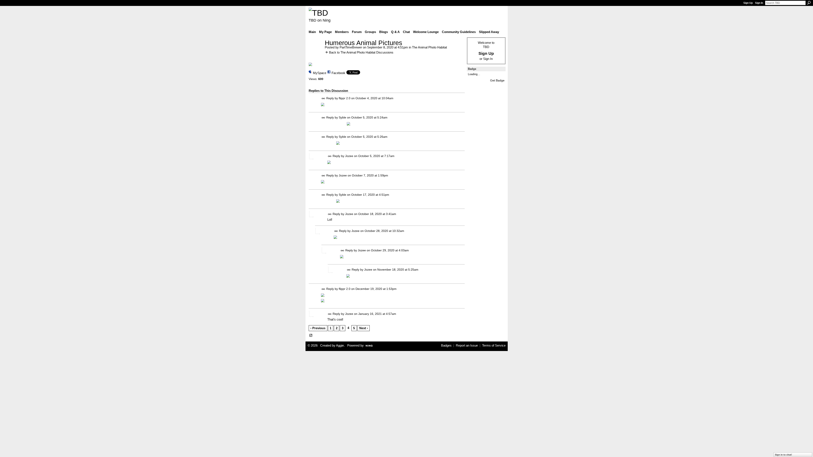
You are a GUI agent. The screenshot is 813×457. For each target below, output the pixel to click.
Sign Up (748, 2)
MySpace (319, 73)
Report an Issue (467, 345)
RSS (311, 335)
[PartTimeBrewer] (315, 50)
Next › (363, 328)
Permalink (323, 98)
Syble (342, 117)
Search (809, 3)
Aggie (340, 345)
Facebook (338, 73)
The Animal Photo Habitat (429, 47)
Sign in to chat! (783, 454)
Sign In (759, 2)
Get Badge (497, 80)
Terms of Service (494, 345)
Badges (446, 345)
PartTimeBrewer (351, 47)
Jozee (349, 156)
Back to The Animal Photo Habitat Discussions (361, 52)
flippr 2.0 (344, 98)
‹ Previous (317, 328)
